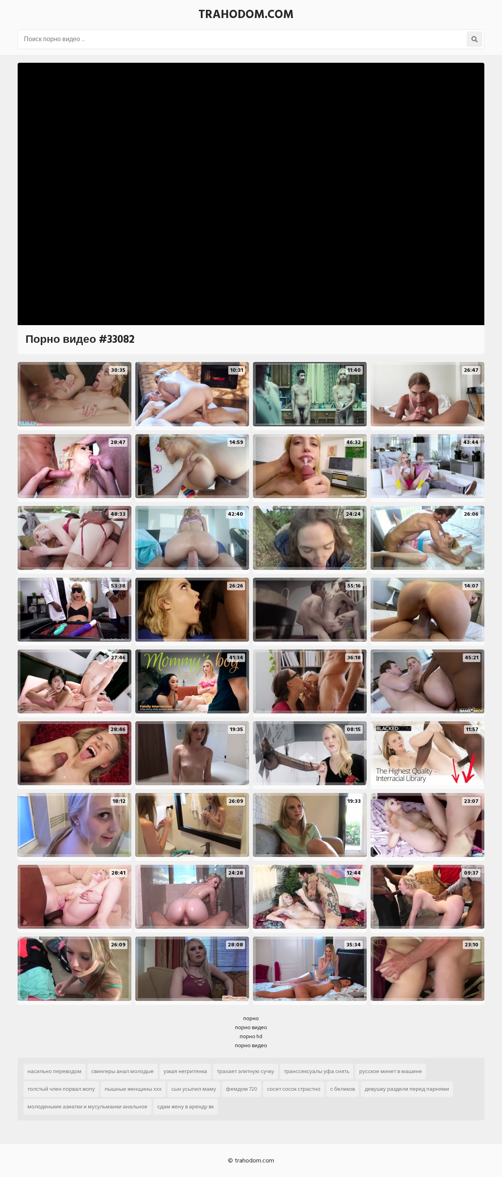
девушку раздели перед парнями (407, 1088)
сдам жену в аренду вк (185, 1106)
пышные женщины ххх (133, 1088)
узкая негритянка (185, 1071)
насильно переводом (54, 1071)
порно (251, 1018)
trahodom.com (246, 14)
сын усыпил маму (193, 1088)
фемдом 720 (241, 1088)
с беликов (342, 1088)
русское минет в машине (390, 1071)
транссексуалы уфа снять (316, 1071)
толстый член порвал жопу (61, 1088)
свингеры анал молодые (122, 1071)
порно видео (251, 1027)
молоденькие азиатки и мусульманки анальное (87, 1106)
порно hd (251, 1036)
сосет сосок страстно (293, 1088)
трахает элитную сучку (245, 1071)
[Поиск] (474, 39)
